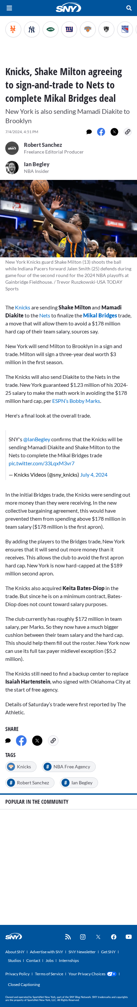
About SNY (15, 951)
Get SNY (108, 951)
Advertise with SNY (46, 951)
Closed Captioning (24, 984)
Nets (44, 315)
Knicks (22, 307)
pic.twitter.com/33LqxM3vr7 (41, 463)
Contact (33, 960)
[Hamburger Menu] (9, 8)
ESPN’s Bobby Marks (76, 401)
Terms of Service (49, 973)
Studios (14, 960)
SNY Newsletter (82, 951)
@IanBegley (36, 439)
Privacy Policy (17, 973)
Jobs (50, 960)
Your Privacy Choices (86, 973)
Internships (69, 960)
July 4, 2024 (93, 474)
